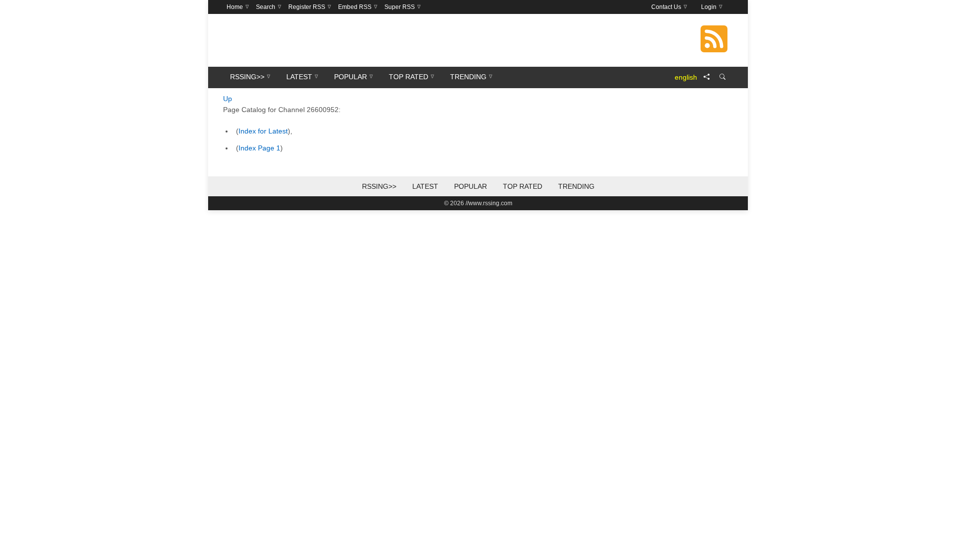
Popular (470, 186)
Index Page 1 (259, 148)
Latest (425, 186)
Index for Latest (263, 131)
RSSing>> (379, 186)
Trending (576, 186)
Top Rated (522, 186)
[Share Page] (707, 77)
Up (227, 99)
